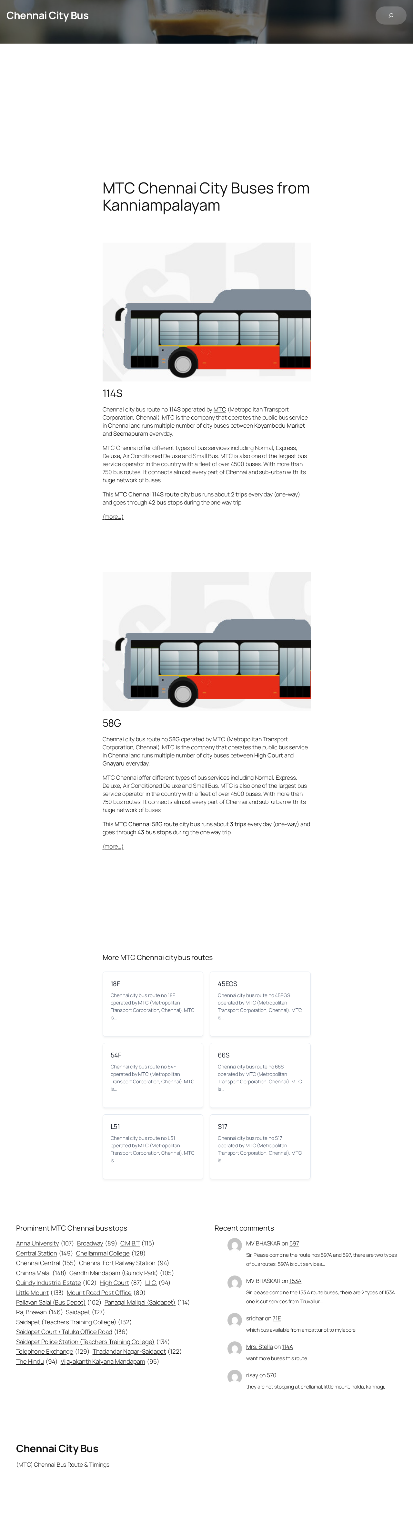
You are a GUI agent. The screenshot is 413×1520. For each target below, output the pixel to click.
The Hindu (37, 1361)
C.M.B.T (137, 1243)
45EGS (227, 983)
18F (115, 983)
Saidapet (85, 1312)
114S (113, 393)
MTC (220, 409)
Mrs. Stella (259, 1346)
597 (294, 1243)
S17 (222, 1126)
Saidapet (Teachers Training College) (74, 1322)
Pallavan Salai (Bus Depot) (59, 1302)
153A (295, 1281)
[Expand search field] (391, 15)
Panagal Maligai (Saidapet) (147, 1302)
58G (112, 723)
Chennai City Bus (47, 15)
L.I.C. (158, 1282)
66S (223, 1055)
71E (277, 1318)
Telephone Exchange (53, 1351)
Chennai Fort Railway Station (124, 1263)
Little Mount (40, 1292)
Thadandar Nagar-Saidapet (137, 1351)
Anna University (45, 1243)
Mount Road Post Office (106, 1292)
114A (287, 1346)
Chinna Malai (41, 1273)
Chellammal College (111, 1253)
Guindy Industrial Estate (56, 1282)
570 (272, 1375)
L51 (115, 1126)
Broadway (97, 1243)
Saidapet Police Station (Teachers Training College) (93, 1342)
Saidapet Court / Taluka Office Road (72, 1331)
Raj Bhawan (39, 1312)
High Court (121, 1282)
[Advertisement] (206, 111)
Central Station (44, 1253)
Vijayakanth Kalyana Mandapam (110, 1361)
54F (116, 1055)
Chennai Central (46, 1263)
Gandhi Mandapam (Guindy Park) (121, 1273)
